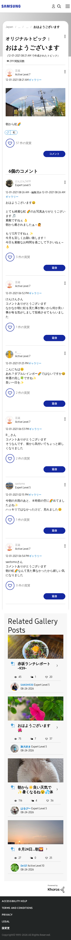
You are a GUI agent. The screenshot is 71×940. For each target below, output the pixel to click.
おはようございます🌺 (34, 727)
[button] (59, 71)
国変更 (6, 928)
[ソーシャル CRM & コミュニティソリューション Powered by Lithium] (56, 888)
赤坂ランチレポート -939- (34, 665)
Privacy (7, 914)
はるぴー (26, 808)
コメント (54, 153)
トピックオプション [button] (58, 36)
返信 (54, 267)
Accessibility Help (14, 901)
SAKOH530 (27, 684)
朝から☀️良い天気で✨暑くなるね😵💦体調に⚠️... (35, 792)
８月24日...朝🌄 (30, 849)
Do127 (24, 865)
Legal (6, 921)
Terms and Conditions (17, 908)
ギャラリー (35, 79)
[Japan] (10, 6)
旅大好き (26, 746)
